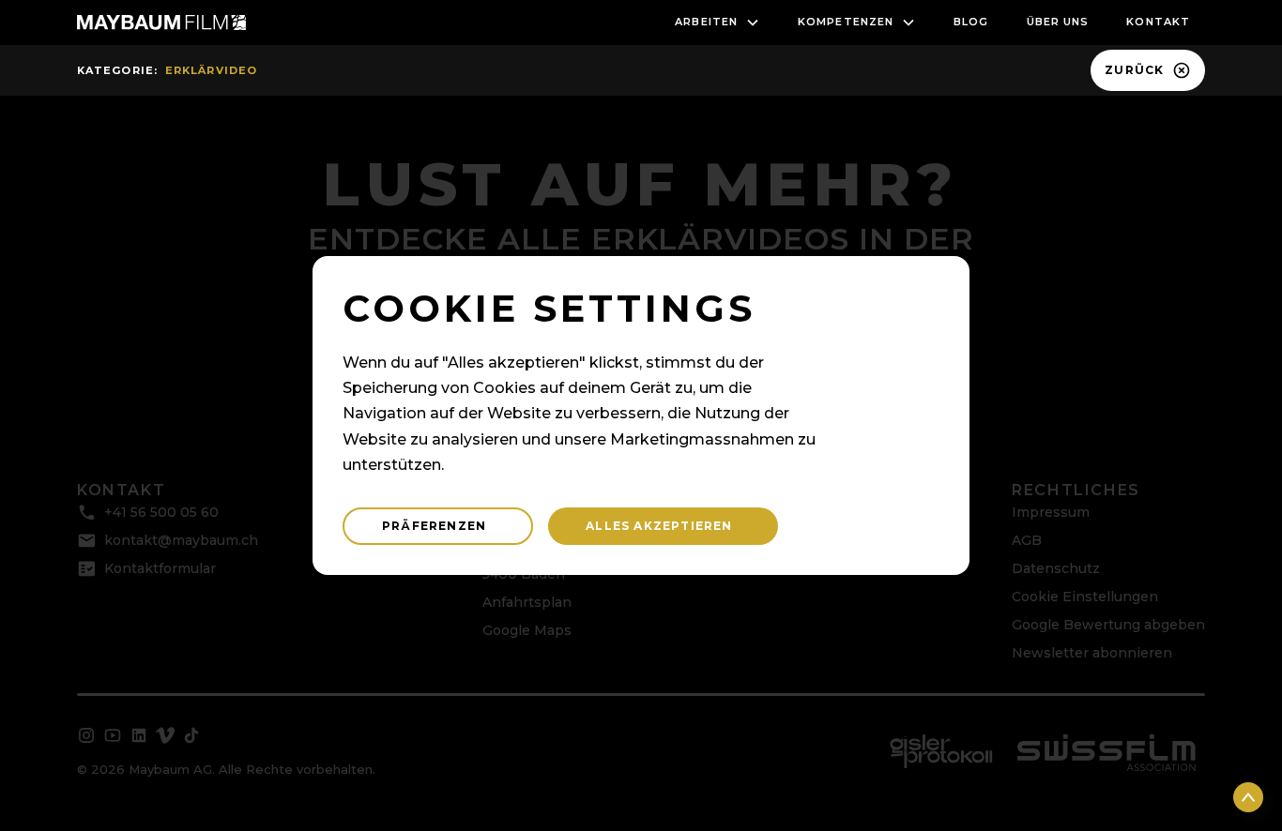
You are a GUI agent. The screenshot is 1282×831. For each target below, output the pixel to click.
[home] (161, 22)
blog (971, 21)
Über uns (1058, 21)
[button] (717, 22)
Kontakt (1158, 21)
